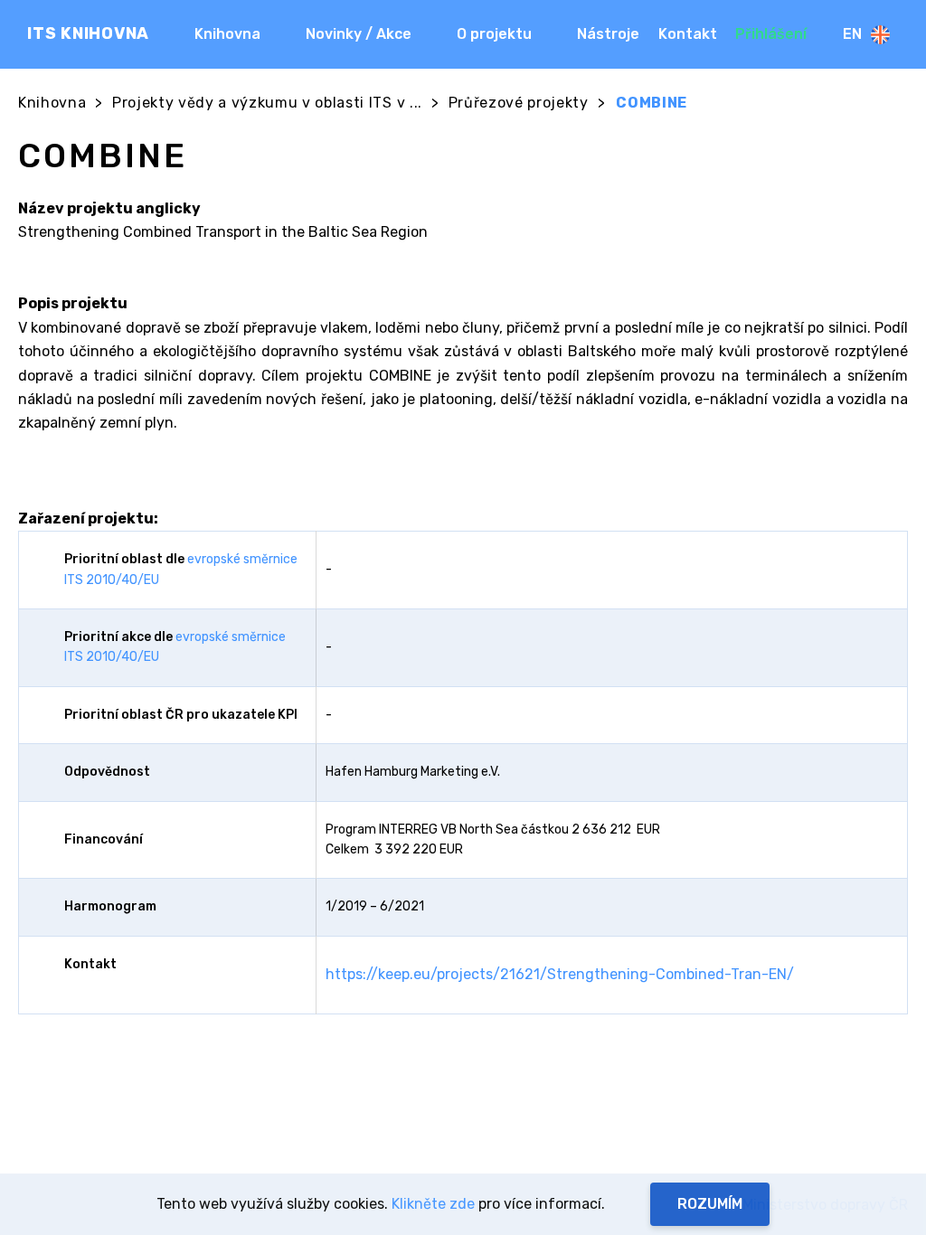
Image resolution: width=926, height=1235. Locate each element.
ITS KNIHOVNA (88, 33)
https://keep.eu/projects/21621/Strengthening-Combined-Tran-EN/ (560, 974)
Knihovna (227, 33)
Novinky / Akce (358, 33)
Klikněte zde (433, 1203)
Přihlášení (771, 33)
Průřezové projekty (519, 102)
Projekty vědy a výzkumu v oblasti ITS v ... (267, 102)
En (852, 33)
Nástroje (608, 33)
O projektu (494, 33)
